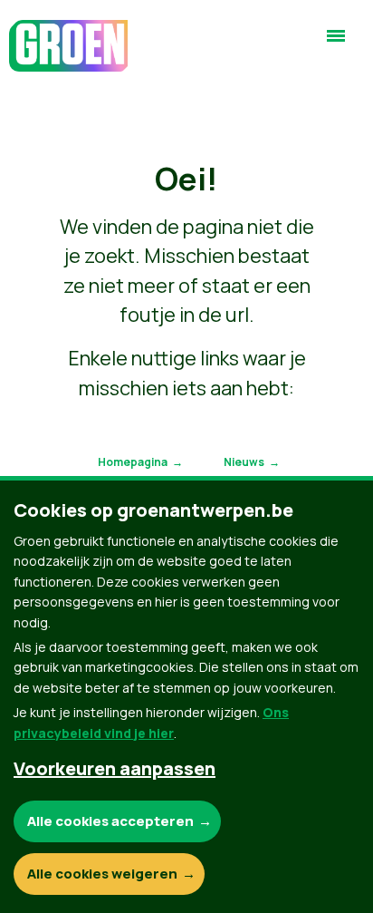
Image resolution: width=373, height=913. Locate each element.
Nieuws (244, 462)
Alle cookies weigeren (102, 873)
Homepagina (132, 462)
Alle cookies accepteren (110, 820)
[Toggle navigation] (335, 43)
